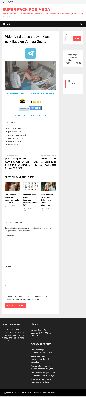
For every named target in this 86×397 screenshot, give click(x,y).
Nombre (8, 266)
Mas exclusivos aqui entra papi (30, 115)
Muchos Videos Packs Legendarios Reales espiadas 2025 (30, 199)
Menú (8, 24)
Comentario (10, 236)
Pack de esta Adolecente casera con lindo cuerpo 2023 (12, 198)
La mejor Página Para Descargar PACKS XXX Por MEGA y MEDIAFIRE (41, 333)
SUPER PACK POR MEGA (26, 9)
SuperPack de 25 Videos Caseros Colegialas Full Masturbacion (40, 359)
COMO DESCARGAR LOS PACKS (73, 84)
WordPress (46, 393)
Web (6, 286)
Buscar (68, 35)
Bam (53, 393)
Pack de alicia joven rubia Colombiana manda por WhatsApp (47, 199)
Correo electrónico (14, 276)
